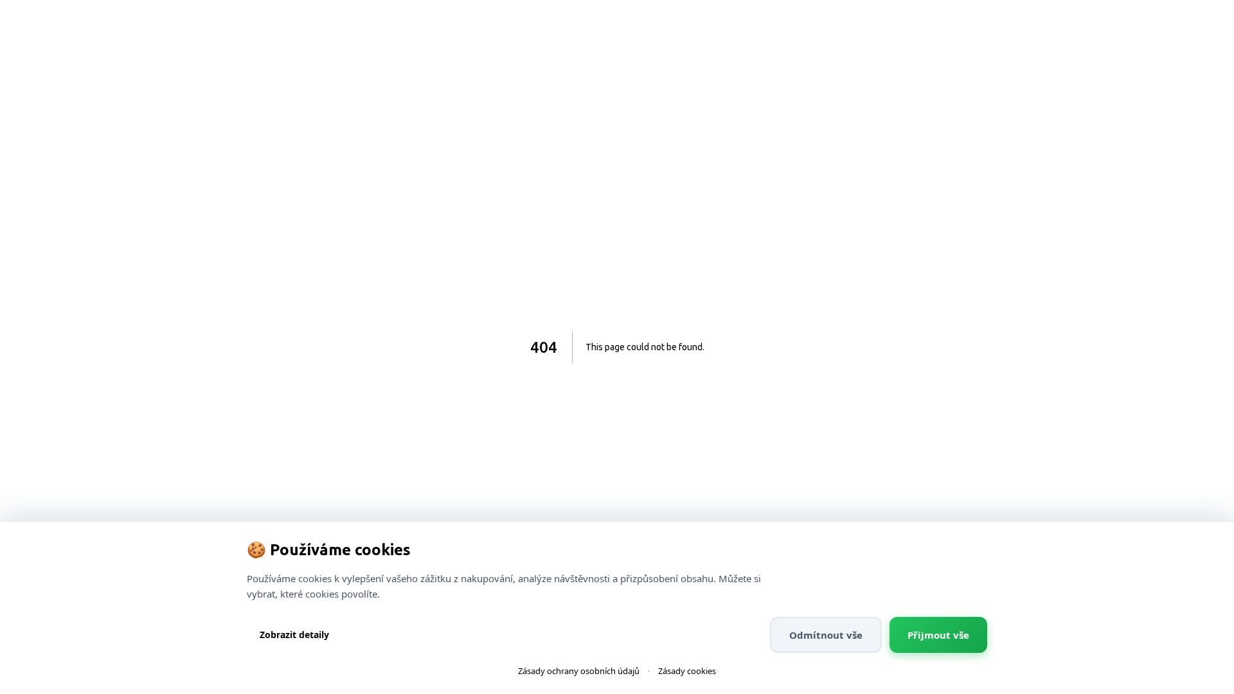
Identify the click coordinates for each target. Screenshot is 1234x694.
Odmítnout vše (826, 634)
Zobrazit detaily (294, 634)
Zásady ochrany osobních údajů (578, 671)
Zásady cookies (687, 671)
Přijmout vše (938, 634)
